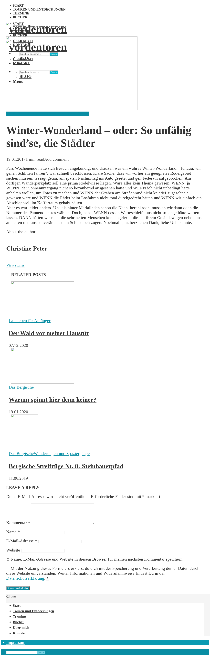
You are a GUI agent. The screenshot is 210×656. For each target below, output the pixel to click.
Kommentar (18, 522)
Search (41, 652)
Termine (21, 13)
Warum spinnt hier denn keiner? (52, 399)
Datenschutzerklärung (25, 578)
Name (13, 531)
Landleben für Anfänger (68, 114)
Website (13, 550)
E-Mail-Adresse (21, 541)
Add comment (56, 159)
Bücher (20, 17)
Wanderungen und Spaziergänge (62, 453)
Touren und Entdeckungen (39, 9)
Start (18, 5)
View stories (15, 265)
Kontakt (19, 633)
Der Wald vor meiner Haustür (49, 333)
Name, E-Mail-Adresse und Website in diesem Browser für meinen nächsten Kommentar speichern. (97, 559)
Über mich (21, 627)
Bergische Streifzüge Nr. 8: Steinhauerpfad (66, 466)
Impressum (15, 642)
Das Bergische (34, 114)
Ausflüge (14, 114)
